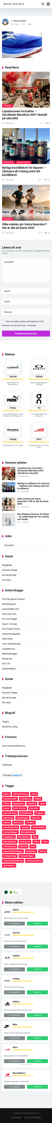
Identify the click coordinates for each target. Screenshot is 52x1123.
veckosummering (34, 861)
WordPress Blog (9, 726)
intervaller (33, 808)
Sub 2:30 (6, 663)
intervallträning (10, 813)
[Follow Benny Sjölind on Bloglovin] (12, 776)
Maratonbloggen (9, 653)
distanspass (18, 803)
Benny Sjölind (19, 21)
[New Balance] (7, 1077)
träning (43, 851)
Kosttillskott (8, 162)
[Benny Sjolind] (13, 4)
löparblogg (8, 818)
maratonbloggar (10, 832)
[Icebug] (13, 436)
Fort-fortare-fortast (11, 629)
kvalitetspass (26, 813)
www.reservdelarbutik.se (13, 746)
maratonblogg (38, 827)
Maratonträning (28, 832)
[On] (39, 404)
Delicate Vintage (9, 570)
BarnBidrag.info (9, 604)
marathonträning (10, 827)
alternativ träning (20, 794)
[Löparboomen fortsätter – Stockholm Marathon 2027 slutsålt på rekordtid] (26, 90)
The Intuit (6, 580)
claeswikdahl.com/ (10, 609)
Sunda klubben (9, 668)
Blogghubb (7, 565)
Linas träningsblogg (11, 643)
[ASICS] (7, 914)
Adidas (6, 794)
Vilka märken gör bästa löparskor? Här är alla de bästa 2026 (24, 226)
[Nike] (7, 1029)
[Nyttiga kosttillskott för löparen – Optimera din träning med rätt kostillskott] (26, 146)
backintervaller (10, 799)
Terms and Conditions (33, 1117)
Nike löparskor (9, 841)
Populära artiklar (23, 162)
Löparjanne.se (8, 649)
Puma (13, 408)
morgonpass (8, 837)
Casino (6, 803)
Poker (36, 841)
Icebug (13, 439)
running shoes (9, 846)
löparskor (36, 818)
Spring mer (7, 658)
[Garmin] (13, 373)
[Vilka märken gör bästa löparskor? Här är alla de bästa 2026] (26, 203)
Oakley (39, 376)
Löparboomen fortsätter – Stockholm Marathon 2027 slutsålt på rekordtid (24, 115)
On (39, 408)
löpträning (18, 822)
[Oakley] (39, 373)
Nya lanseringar (9, 575)
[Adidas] (7, 1006)
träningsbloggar (27, 856)
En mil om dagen (9, 619)
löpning (6, 822)
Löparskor (7, 219)
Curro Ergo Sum (9, 614)
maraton (25, 827)
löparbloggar (22, 818)
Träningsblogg (9, 856)
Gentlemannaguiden (11, 634)
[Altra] (39, 436)
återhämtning (9, 865)
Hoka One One (19, 808)
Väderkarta (7, 765)
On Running (25, 841)
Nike (35, 837)
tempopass (31, 851)
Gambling (32, 803)
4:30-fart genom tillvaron (13, 599)
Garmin (13, 376)
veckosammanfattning (13, 861)
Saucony (23, 846)
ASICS (34, 794)
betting (38, 799)
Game (42, 803)
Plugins (5, 721)
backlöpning (25, 799)
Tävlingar (7, 106)
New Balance (23, 837)
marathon (30, 822)
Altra (39, 439)
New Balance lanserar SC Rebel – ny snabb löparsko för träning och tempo (33, 516)
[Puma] (13, 404)
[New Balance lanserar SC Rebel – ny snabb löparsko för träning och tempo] (8, 525)
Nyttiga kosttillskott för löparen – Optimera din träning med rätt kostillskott (24, 171)
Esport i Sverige (9, 624)
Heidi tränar (7, 639)
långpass (40, 813)
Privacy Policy (16, 1117)
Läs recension (14, 923)
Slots (33, 846)
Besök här (37, 923)
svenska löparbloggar (13, 851)
